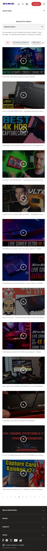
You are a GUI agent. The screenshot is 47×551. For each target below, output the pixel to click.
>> (44, 497)
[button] (43, 42)
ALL (8, 42)
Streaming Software (20, 42)
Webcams (36, 42)
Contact (36, 4)
